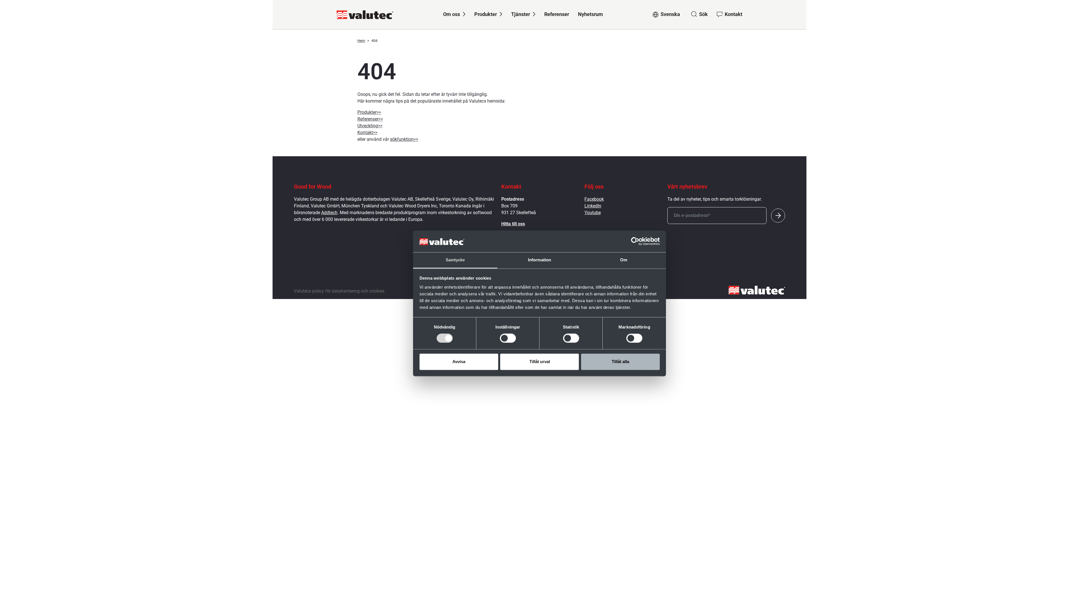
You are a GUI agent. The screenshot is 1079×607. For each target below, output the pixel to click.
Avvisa (458, 361)
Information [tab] (539, 259)
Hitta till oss (513, 224)
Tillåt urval (539, 361)
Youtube (592, 212)
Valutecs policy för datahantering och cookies (339, 291)
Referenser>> (370, 119)
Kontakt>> (367, 132)
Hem (361, 40)
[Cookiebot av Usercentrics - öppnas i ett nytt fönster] (635, 241)
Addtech (329, 212)
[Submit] (778, 216)
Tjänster (520, 14)
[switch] (508, 338)
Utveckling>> (369, 125)
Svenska (670, 14)
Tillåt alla (620, 361)
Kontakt (733, 14)
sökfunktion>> (404, 139)
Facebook (594, 199)
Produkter (485, 14)
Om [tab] (623, 259)
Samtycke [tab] (455, 259)
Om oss (451, 14)
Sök (703, 14)
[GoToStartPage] (365, 15)
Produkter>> (369, 112)
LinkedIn (592, 206)
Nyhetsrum (590, 14)
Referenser (556, 14)
